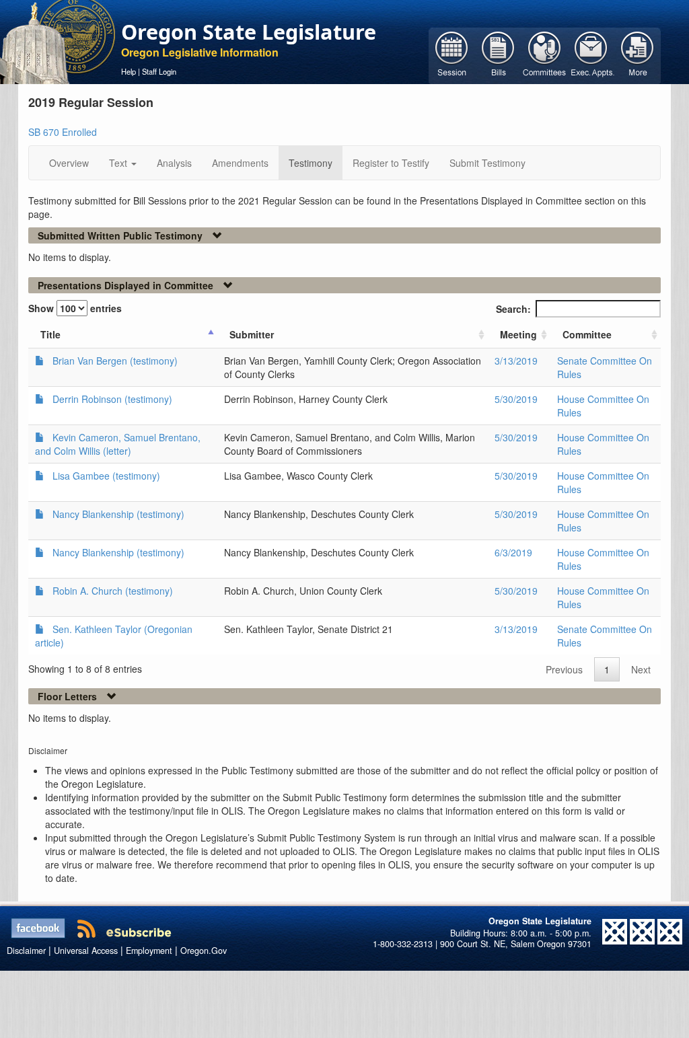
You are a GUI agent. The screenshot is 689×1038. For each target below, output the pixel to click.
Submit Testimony (487, 163)
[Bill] (498, 54)
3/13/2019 (516, 360)
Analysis (174, 163)
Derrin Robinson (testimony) (112, 399)
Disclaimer (26, 950)
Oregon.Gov (203, 950)
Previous (564, 669)
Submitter (251, 334)
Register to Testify (391, 163)
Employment (149, 950)
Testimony (310, 163)
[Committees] (544, 54)
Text (119, 163)
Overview (69, 163)
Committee (587, 334)
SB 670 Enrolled (62, 132)
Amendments (240, 163)
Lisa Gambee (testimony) (106, 475)
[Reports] (637, 54)
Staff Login (159, 71)
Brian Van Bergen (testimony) (115, 360)
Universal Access (86, 950)
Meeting (518, 334)
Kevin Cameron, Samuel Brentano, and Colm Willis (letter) (118, 444)
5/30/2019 (516, 399)
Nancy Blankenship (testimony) (118, 514)
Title (50, 334)
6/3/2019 (513, 552)
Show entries (75, 308)
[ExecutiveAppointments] (591, 54)
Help (128, 71)
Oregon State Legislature (248, 31)
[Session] (452, 54)
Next (641, 669)
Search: (513, 309)
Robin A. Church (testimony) (112, 590)
